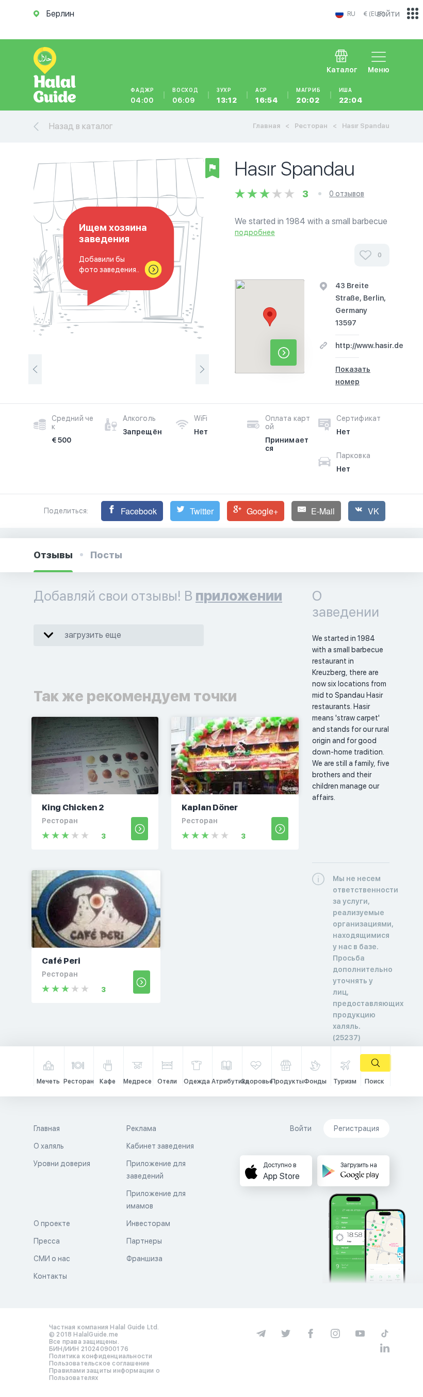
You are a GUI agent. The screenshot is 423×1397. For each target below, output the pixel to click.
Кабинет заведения (160, 1146)
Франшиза (144, 1258)
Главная (266, 126)
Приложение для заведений (156, 1169)
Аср (266, 95)
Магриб (308, 95)
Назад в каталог (81, 126)
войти (388, 14)
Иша (351, 95)
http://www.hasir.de (369, 345)
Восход (185, 95)
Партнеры (144, 1241)
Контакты (50, 1276)
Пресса (47, 1241)
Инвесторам (148, 1223)
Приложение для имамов (156, 1199)
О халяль (49, 1146)
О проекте (52, 1223)
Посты (106, 555)
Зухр (227, 95)
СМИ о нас (52, 1258)
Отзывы (53, 555)
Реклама (141, 1128)
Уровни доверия (62, 1163)
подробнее (255, 232)
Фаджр (142, 95)
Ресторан (311, 126)
